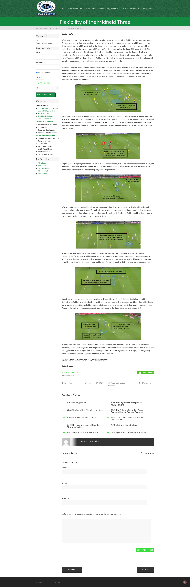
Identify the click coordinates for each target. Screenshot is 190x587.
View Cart (147, 9)
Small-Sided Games (45, 113)
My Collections (75, 9)
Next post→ (146, 569)
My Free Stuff (43, 171)
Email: (38, 52)
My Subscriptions (44, 168)
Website (65, 498)
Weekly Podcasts (44, 119)
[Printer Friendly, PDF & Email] (145, 372)
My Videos (42, 165)
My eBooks (42, 163)
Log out (39, 40)
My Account (112, 9)
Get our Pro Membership (45, 122)
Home (62, 9)
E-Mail (65, 483)
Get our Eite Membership (45, 135)
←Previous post (72, 569)
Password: (40, 62)
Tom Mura (68, 383)
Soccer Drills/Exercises (46, 111)
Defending (146, 383)
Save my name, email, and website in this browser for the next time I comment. (95, 514)
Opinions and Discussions (48, 108)
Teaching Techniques (45, 116)
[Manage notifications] (185, 582)
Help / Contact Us (130, 9)
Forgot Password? (43, 83)
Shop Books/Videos (94, 9)
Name (65, 467)
